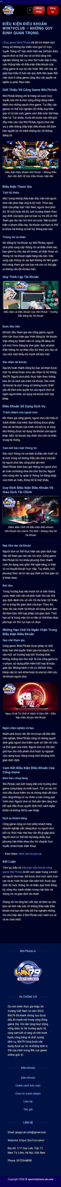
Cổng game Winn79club (16, 42)
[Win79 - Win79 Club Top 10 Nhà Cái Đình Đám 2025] (14, 10)
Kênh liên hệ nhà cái (30, 853)
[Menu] (30, 10)
